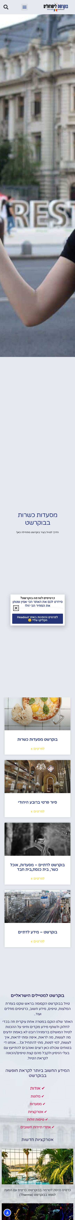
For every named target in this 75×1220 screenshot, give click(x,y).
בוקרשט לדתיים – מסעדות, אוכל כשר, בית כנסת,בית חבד (37, 867)
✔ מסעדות (38, 1104)
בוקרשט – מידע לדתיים (37, 932)
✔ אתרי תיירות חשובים (37, 1127)
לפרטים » (37, 749)
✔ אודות (37, 1088)
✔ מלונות (37, 1096)
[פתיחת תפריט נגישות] (7, 1213)
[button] (24, 7)
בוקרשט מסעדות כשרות (37, 739)
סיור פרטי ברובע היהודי (37, 802)
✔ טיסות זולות (37, 1119)
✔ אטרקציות (37, 1112)
